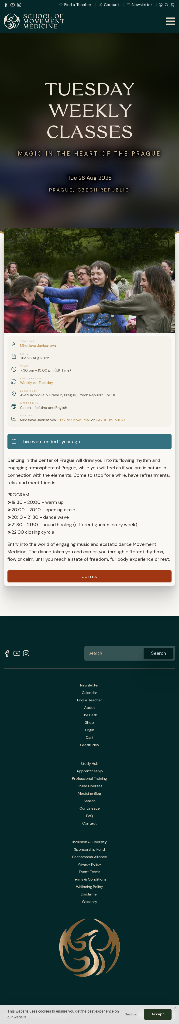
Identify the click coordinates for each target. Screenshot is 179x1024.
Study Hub (90, 764)
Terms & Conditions (90, 879)
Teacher (27, 341)
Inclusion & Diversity (89, 842)
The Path (89, 715)
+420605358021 (110, 420)
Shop (89, 722)
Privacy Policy (89, 864)
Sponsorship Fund (89, 849)
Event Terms (89, 872)
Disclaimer (89, 894)
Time (24, 366)
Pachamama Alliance (89, 857)
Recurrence (30, 378)
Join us (89, 576)
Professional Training (89, 778)
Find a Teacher (77, 4)
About (89, 708)
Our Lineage (89, 808)
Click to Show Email (74, 420)
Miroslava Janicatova (38, 345)
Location (28, 391)
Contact (111, 4)
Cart (89, 737)
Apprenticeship (89, 771)
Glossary (89, 902)
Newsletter (142, 4)
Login (89, 730)
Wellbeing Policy (89, 887)
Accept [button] (157, 1014)
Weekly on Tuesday (36, 382)
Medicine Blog (89, 793)
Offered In (29, 403)
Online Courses (89, 786)
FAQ (89, 816)
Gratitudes (89, 745)
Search (90, 801)
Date (24, 353)
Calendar (89, 693)
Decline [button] (131, 1014)
